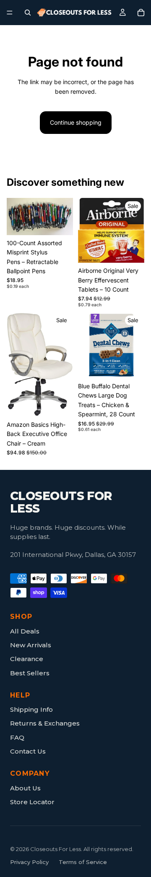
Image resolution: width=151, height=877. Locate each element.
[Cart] (141, 12)
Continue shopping (76, 122)
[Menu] (9, 12)
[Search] (27, 12)
